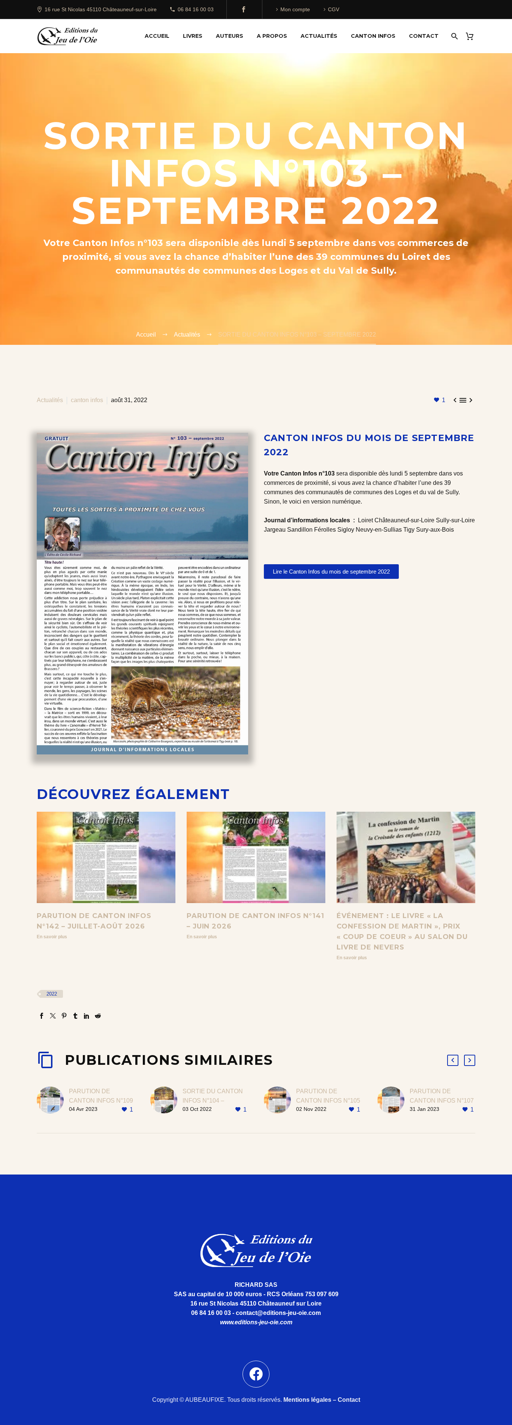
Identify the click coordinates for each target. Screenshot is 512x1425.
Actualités (319, 36)
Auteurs (229, 36)
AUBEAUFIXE (204, 1400)
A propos (272, 36)
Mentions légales (307, 1400)
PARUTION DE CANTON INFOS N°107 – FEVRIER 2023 (442, 1100)
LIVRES (192, 36)
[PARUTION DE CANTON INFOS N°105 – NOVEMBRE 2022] (280, 1101)
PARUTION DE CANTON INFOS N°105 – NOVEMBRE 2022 (328, 1100)
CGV (333, 9)
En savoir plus (52, 936)
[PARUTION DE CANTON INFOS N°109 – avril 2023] (53, 1101)
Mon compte (295, 9)
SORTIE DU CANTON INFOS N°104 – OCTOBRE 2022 (213, 1100)
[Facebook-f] (256, 1374)
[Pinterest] (64, 1016)
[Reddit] (98, 1016)
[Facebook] (243, 9)
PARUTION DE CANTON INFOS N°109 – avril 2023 (101, 1100)
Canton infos (373, 36)
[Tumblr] (75, 1016)
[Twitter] (53, 1016)
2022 (51, 994)
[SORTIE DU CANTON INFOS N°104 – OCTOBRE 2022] (166, 1101)
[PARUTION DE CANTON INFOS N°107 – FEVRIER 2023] (393, 1101)
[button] (452, 1060)
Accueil (157, 36)
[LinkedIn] (87, 1016)
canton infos (87, 400)
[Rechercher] (453, 36)
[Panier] (472, 36)
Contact (424, 36)
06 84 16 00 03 (196, 9)
